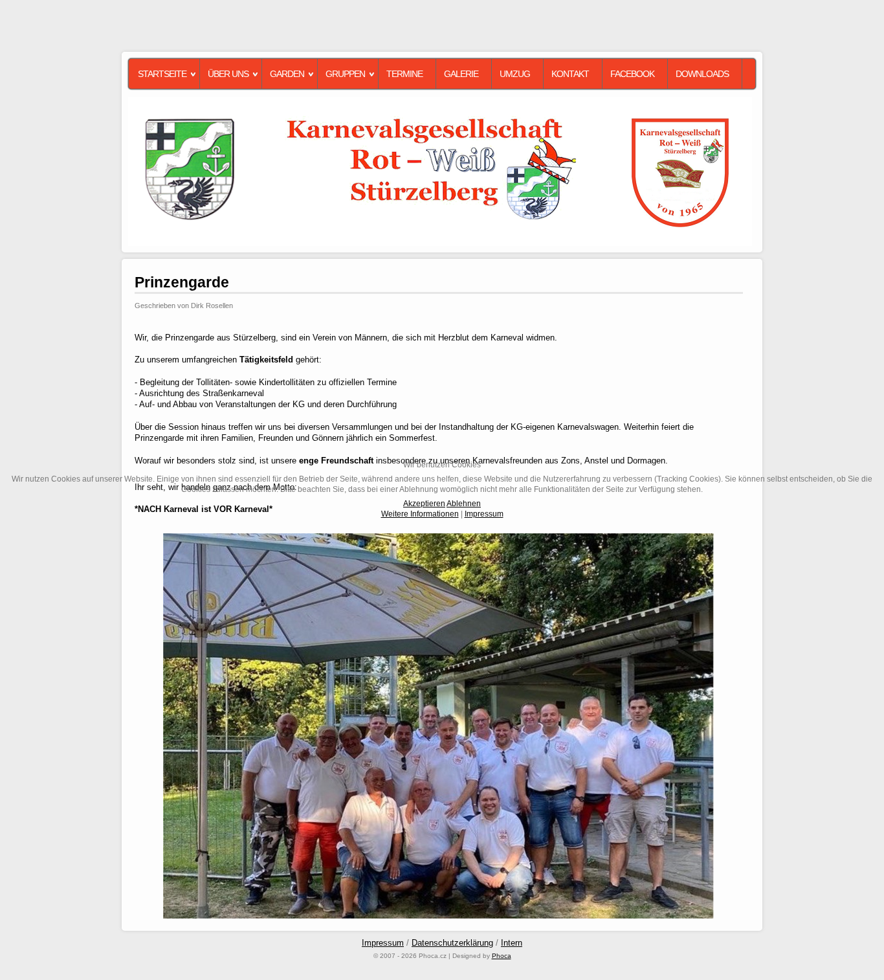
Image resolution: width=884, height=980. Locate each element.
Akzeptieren (424, 503)
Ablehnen (464, 503)
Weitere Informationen (420, 513)
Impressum (484, 513)
